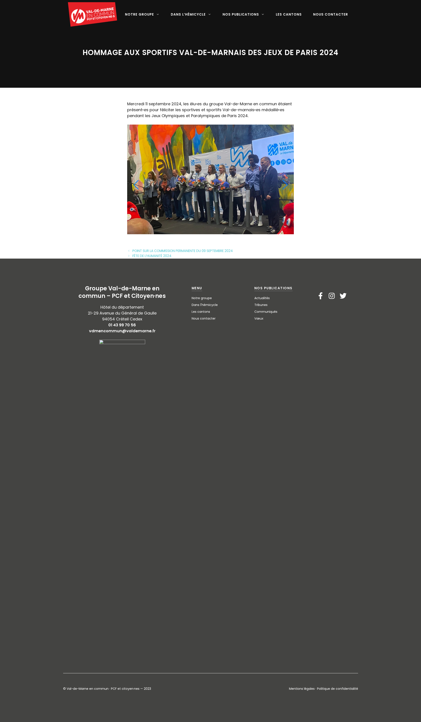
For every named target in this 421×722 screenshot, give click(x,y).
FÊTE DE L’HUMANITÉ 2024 (151, 256)
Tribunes (261, 305)
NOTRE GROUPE (139, 14)
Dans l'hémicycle (205, 305)
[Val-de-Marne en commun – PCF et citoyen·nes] (93, 14)
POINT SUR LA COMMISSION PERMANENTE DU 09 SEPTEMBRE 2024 (182, 250)
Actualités (262, 298)
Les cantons (201, 311)
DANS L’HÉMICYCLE (188, 14)
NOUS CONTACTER (330, 14)
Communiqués (265, 311)
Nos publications (273, 288)
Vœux (258, 318)
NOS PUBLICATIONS (241, 14)
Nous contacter (204, 318)
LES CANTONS (289, 14)
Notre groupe (202, 298)
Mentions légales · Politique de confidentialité (323, 688)
